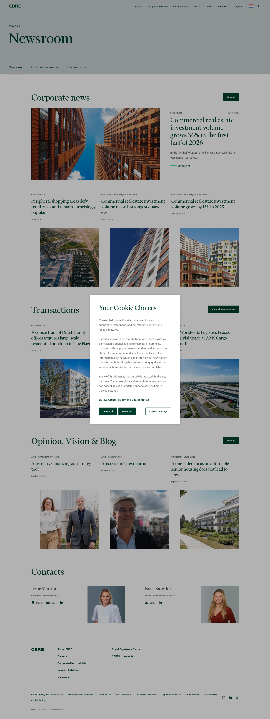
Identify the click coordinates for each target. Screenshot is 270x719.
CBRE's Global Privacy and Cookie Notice (124, 399)
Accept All (108, 411)
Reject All (127, 411)
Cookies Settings (158, 411)
